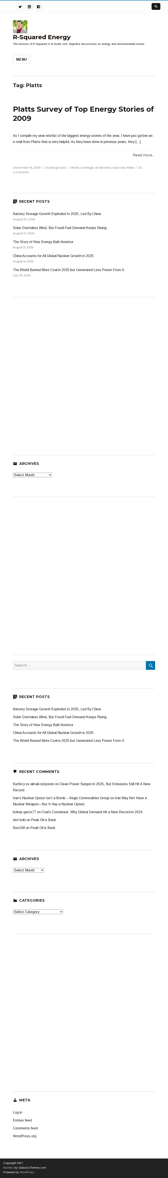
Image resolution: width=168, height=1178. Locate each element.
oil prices (118, 167)
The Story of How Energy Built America (43, 242)
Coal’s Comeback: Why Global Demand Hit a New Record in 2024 (92, 812)
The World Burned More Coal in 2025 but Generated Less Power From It (68, 270)
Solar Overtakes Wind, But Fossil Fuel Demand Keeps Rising (60, 228)
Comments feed (25, 1128)
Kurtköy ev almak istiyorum (33, 784)
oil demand (103, 167)
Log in (17, 1112)
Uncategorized (55, 167)
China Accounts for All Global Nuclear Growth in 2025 (53, 256)
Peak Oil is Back (43, 820)
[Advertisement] (46, 369)
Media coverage (82, 167)
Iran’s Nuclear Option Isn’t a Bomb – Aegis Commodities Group (61, 798)
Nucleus (8, 1167)
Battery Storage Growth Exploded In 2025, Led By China (57, 214)
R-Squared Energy (42, 37)
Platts (130, 167)
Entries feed (22, 1120)
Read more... (143, 155)
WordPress (26, 1172)
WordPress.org (24, 1136)
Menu (21, 59)
